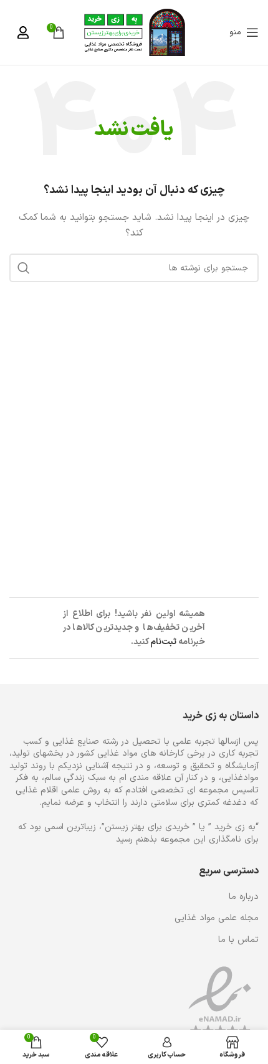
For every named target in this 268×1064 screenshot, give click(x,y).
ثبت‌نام (163, 641)
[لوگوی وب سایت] (134, 32)
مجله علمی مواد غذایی (217, 918)
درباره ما (244, 897)
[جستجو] (23, 268)
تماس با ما (238, 940)
